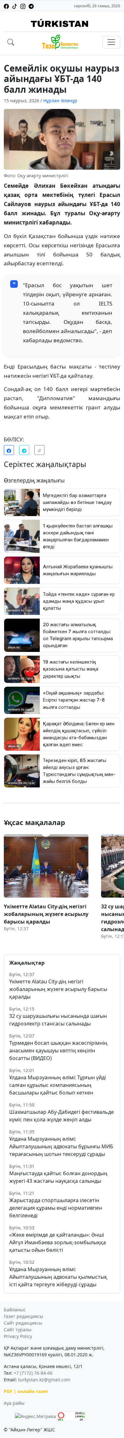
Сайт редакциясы (23, 1323)
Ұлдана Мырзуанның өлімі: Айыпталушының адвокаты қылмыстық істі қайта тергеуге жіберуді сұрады (58, 1277)
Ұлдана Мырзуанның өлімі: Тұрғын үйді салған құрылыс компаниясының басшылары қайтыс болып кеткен (57, 1085)
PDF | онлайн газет (26, 1391)
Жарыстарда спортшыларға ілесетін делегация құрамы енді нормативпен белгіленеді (55, 1208)
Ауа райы (14, 1403)
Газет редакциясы (23, 1316)
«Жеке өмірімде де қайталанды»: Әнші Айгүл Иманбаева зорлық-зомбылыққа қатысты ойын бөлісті (57, 1242)
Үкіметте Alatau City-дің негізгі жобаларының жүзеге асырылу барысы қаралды (58, 989)
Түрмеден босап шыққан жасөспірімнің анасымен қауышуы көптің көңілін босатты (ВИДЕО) (58, 1050)
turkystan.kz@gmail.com (44, 1380)
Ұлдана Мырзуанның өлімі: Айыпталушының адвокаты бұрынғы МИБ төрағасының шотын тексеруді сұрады (61, 1146)
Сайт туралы (17, 1330)
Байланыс (15, 1310)
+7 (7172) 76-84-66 (33, 1373)
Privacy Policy (18, 1336)
